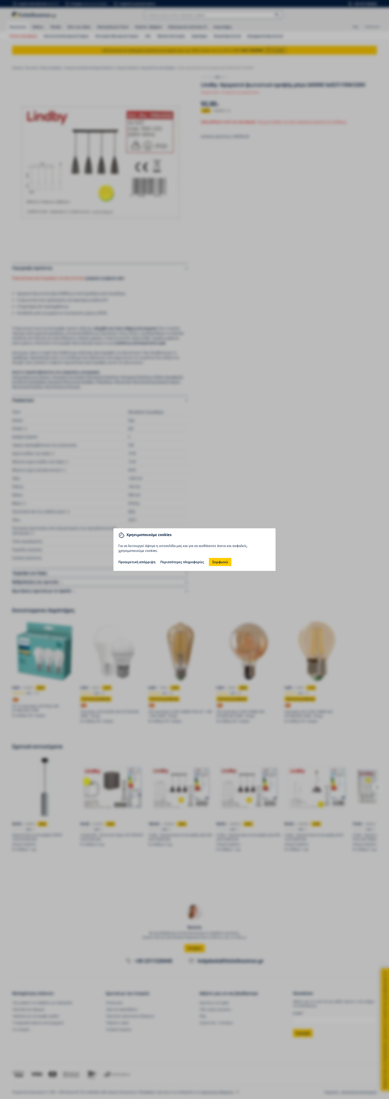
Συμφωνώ (220, 562)
